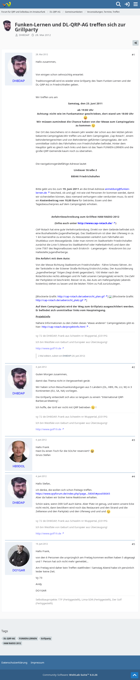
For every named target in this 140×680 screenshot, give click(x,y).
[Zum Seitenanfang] (134, 675)
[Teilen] (135, 43)
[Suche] (118, 4)
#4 (133, 476)
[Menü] (135, 4)
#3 (133, 440)
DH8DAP (24, 35)
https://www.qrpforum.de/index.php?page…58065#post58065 (73, 493)
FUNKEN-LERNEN (28, 638)
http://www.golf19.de (48, 348)
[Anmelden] (127, 4)
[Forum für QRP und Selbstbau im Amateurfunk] (6, 4)
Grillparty (46, 638)
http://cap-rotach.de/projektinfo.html (63, 326)
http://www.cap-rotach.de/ (95, 223)
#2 (133, 367)
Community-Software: (70, 674)
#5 (133, 544)
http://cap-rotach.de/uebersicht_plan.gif (81, 296)
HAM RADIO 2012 (12, 643)
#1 (133, 54)
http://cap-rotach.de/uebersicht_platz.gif (59, 300)
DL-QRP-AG (9, 638)
